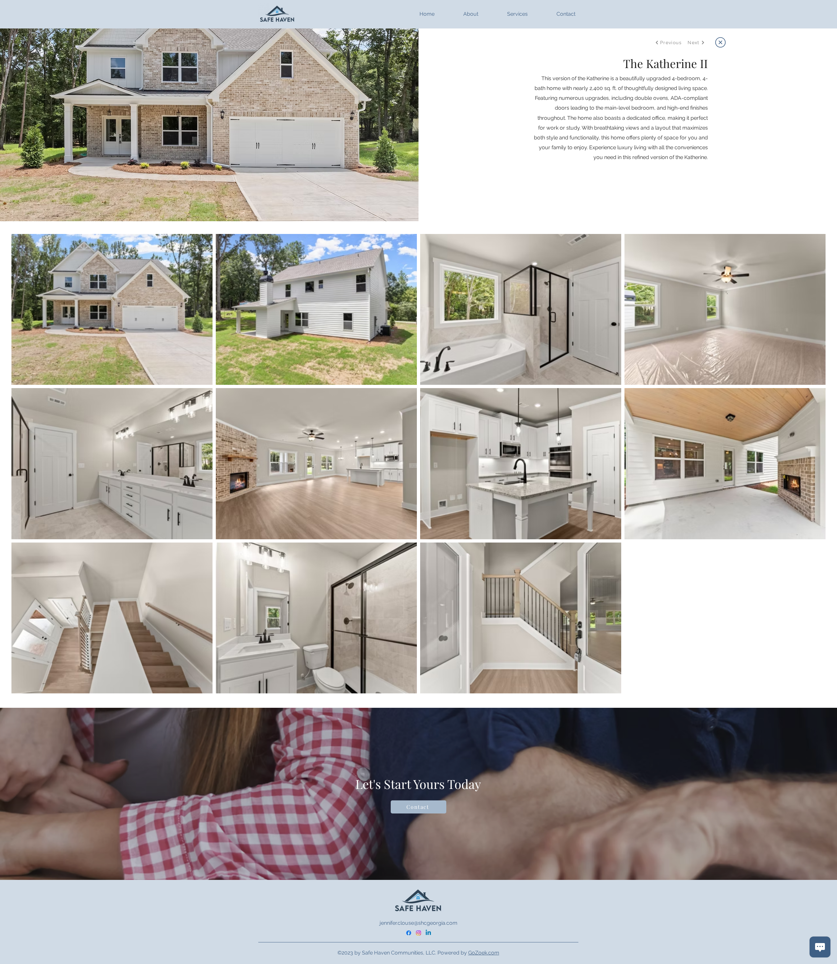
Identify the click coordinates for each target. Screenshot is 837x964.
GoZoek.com (483, 953)
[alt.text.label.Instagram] (418, 933)
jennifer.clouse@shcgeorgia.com (418, 923)
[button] (460, 14)
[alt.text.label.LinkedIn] (428, 933)
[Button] (719, 42)
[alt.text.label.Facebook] (408, 933)
